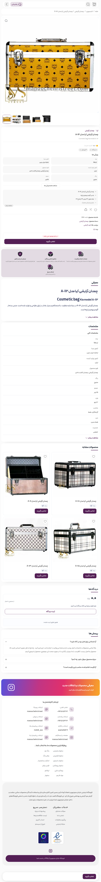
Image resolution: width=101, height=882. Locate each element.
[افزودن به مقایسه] (90, 209)
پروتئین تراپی (59, 770)
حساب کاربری (40, 819)
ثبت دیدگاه (50, 611)
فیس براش (45, 765)
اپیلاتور (47, 770)
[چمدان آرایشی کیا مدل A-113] (26, 540)
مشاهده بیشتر (9, 205)
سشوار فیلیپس (58, 755)
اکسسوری (89, 11)
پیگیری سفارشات (60, 819)
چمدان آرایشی (79, 11)
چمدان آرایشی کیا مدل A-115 (85, 565)
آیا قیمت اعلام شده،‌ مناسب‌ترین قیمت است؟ (79, 667)
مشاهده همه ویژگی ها (50, 185)
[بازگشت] (6, 4)
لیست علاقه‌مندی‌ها (40, 815)
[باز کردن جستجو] (88, 4)
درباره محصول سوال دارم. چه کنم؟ (83, 659)
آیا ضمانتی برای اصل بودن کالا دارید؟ (83, 641)
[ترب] (43, 837)
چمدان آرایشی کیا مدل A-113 (37, 565)
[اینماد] (57, 837)
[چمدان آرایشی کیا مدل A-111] (26, 475)
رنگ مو (47, 751)
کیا (97, 130)
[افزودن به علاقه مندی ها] (95, 209)
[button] (6, 20)
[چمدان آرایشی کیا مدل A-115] (74, 540)
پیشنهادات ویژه (40, 811)
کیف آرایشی (87, 225)
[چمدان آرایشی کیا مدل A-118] (74, 475)
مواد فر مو (59, 775)
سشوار (47, 775)
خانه (96, 11)
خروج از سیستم (40, 824)
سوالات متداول (60, 811)
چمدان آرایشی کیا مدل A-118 (85, 501)
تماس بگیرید (50, 241)
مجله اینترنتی (60, 824)
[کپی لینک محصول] (85, 209)
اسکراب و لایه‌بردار (43, 760)
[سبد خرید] (94, 4)
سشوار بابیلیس (58, 751)
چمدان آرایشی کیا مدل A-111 (38, 501)
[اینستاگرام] (50, 851)
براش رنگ (46, 755)
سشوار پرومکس (58, 765)
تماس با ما (60, 815)
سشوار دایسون (58, 760)
